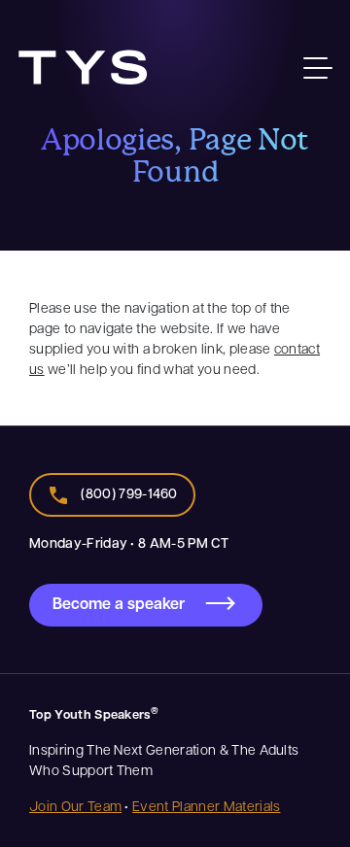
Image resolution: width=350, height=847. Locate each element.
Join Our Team (75, 805)
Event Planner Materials (206, 805)
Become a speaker (118, 603)
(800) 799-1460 (129, 493)
